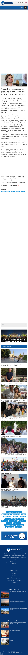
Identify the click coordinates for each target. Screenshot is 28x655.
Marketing (14, 575)
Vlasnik (17, 191)
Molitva (7, 518)
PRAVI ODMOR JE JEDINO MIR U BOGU (18, 591)
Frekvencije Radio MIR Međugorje (14, 580)
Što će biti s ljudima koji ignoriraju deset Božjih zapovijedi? (18, 623)
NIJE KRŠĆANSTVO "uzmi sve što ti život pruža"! (18, 639)
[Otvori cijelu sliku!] (14, 80)
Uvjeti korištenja (14, 577)
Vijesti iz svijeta (6, 191)
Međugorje (22, 516)
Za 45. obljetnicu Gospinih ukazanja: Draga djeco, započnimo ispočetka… (17, 600)
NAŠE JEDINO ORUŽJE (15, 630)
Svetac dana (13, 521)
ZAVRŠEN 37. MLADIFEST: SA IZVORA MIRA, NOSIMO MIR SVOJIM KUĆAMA (14, 472)
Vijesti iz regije (20, 525)
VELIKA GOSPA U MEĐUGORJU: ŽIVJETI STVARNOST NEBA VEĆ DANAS (12, 364)
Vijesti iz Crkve (17, 523)
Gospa (24, 514)
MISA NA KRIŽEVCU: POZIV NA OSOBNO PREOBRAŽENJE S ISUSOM (10, 490)
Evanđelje (19, 512)
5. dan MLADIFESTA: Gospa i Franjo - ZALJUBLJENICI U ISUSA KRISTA (13, 507)
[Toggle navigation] (25, 7)
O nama (14, 573)
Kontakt (14, 582)
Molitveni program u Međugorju (14, 578)
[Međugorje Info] (7, 2)
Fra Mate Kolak (16, 514)
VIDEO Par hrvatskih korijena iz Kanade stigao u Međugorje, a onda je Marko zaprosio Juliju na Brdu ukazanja (13, 455)
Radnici (22, 191)
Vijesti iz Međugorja (9, 525)
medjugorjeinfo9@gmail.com (16, 652)
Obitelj (13, 518)
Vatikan (9, 523)
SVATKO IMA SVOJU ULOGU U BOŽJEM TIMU (18, 609)
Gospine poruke (7, 516)
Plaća (12, 191)
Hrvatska (15, 516)
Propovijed (5, 521)
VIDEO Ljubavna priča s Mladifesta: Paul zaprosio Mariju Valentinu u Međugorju (13, 401)
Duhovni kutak (11, 512)
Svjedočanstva (22, 521)
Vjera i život (19, 527)
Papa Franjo (20, 518)
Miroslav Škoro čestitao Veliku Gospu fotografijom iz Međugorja (13, 383)
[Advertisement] (14, 26)
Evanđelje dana (6, 514)
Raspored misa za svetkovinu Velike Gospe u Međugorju (11, 437)
